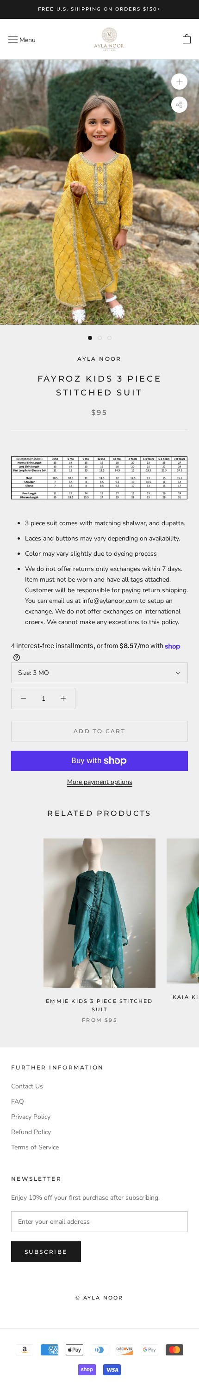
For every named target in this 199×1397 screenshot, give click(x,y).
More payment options (99, 781)
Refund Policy (31, 1132)
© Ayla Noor (99, 1297)
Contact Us (27, 1086)
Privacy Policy (30, 1116)
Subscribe (46, 1251)
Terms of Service (35, 1147)
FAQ (17, 1101)
